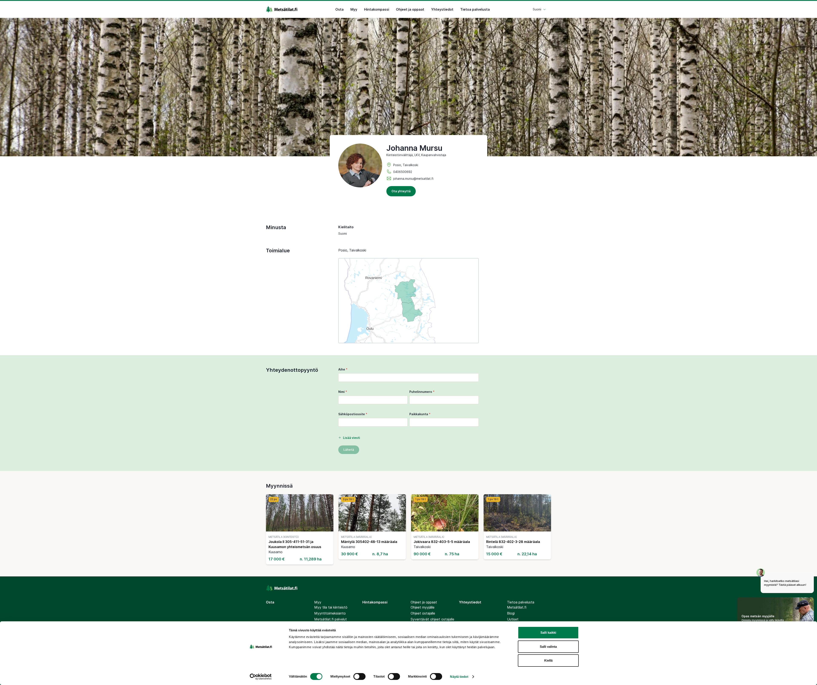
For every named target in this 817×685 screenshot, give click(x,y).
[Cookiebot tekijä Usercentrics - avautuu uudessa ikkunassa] (260, 677)
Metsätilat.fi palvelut (330, 619)
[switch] (359, 676)
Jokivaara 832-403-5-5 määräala (442, 542)
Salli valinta (548, 646)
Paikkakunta (419, 414)
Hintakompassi (376, 9)
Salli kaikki (548, 632)
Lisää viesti (351, 437)
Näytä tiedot (459, 676)
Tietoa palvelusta (475, 9)
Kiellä (548, 660)
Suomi (537, 9)
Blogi (511, 613)
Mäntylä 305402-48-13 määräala (369, 542)
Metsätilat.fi (516, 607)
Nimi (342, 391)
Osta (339, 9)
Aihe (342, 369)
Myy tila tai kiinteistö (330, 607)
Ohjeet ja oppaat (410, 9)
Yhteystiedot (442, 9)
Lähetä (348, 449)
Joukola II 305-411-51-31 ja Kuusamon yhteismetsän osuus (295, 544)
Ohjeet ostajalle (423, 613)
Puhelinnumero (421, 391)
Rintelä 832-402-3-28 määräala (513, 542)
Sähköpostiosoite (352, 414)
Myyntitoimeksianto (330, 613)
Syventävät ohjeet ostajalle (432, 619)
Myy (353, 9)
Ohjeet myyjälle (422, 607)
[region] (408, 300)
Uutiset (512, 619)
